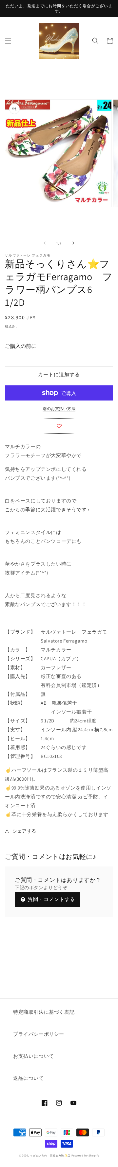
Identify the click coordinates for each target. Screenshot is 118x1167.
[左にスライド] (44, 243)
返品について (28, 1078)
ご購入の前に (20, 346)
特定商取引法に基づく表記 (43, 1012)
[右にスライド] (73, 243)
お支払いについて (33, 1056)
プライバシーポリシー (38, 1034)
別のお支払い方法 (59, 408)
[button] (8, 41)
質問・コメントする (51, 899)
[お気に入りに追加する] (59, 426)
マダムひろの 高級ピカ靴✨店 (50, 1155)
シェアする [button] (24, 831)
